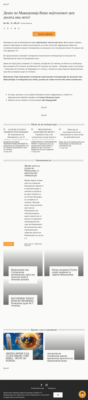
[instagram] (46, 385)
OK (58, 395)
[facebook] (41, 385)
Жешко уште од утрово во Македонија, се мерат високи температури (32, 170)
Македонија (38, 244)
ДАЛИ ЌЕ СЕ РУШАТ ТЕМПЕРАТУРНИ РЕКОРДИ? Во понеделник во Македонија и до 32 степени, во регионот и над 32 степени (16, 146)
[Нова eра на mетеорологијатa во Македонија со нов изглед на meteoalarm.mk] (72, 129)
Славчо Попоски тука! (49, 97)
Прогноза (27, 245)
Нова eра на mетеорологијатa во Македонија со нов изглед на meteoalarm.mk (71, 144)
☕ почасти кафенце (43, 34)
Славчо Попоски (26, 23)
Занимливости (29, 244)
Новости (6, 23)
